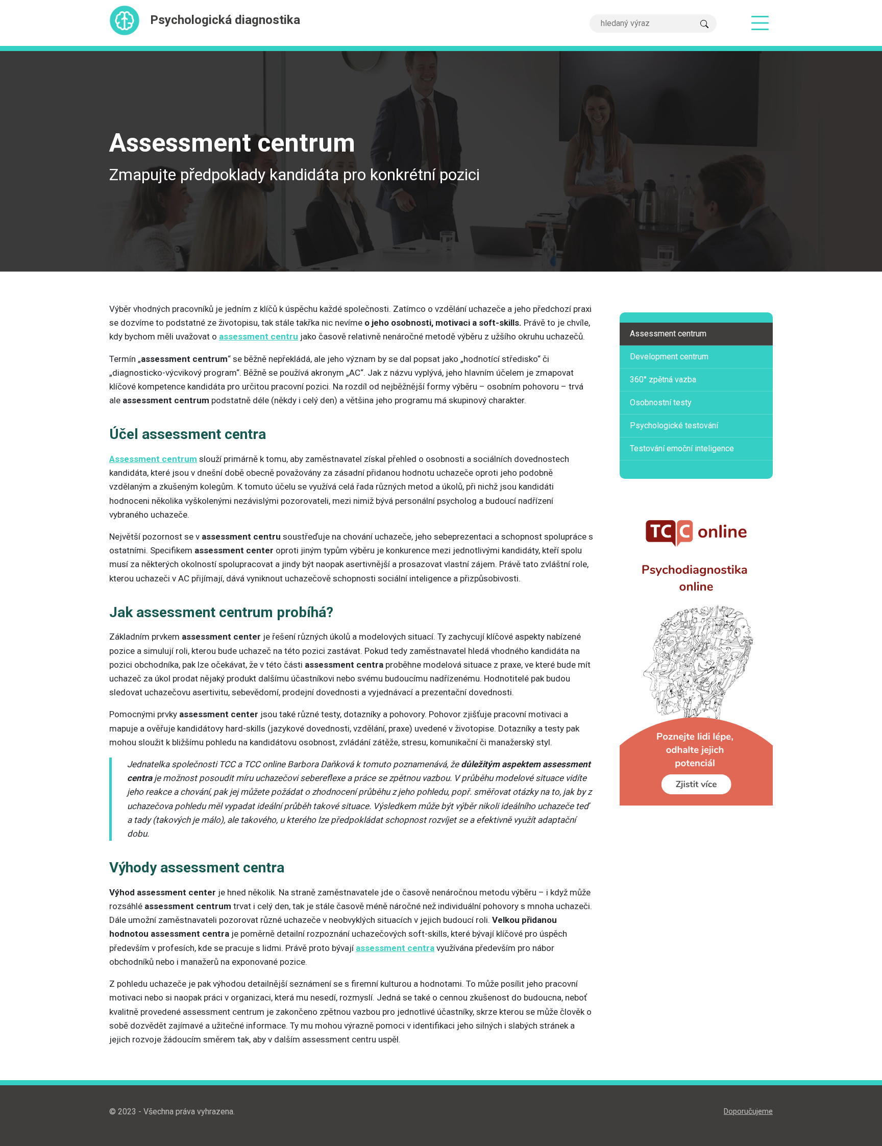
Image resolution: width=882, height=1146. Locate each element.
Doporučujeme (748, 1111)
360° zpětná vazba (663, 379)
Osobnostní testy (661, 402)
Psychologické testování (674, 425)
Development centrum (669, 356)
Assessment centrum (668, 333)
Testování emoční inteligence (682, 448)
